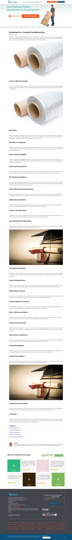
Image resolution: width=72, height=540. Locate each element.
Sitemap (10, 512)
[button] (9, 472)
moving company (20, 182)
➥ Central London (61, 522)
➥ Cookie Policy (62, 526)
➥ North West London (12, 524)
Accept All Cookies (47, 537)
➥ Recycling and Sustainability (28, 528)
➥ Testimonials (29, 524)
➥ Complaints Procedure (60, 524)
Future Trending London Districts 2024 (16, 436)
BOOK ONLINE (53, 503)
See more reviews (58, 455)
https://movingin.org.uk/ (15, 507)
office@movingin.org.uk (15, 506)
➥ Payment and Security (49, 524)
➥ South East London (41, 522)
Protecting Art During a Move (14, 432)
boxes (38, 159)
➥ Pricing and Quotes (54, 526)
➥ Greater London (20, 524)
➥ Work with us (40, 524)
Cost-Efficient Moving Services (14, 427)
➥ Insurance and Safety (23, 526)
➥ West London (15, 522)
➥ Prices (34, 524)
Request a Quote (38, 2)
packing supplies (22, 159)
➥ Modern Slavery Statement (43, 526)
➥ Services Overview (33, 526)
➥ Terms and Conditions (60, 528)
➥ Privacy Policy (49, 528)
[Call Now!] (55, 497)
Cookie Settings (45, 535)
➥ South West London (51, 522)
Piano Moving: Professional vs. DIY (15, 430)
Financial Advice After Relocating (15, 434)
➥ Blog (9, 522)
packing (21, 87)
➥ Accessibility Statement (13, 526)
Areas (23, 2)
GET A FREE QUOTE (30, 16)
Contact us (31, 2)
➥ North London (24, 522)
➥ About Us (40, 528)
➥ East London (32, 522)
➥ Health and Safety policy (13, 528)
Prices (27, 2)
